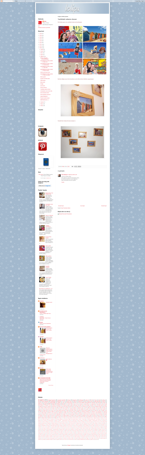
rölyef (96, 410)
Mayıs (42, 103)
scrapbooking (93, 403)
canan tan (44, 426)
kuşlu (86, 431)
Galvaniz (53, 405)
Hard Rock (74, 420)
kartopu (101, 414)
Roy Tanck (41, 174)
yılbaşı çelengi (81, 438)
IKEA (49, 412)
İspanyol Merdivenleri (81, 439)
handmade (53, 401)
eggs (102, 426)
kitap (81, 403)
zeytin (49, 417)
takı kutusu (69, 416)
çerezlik (43, 439)
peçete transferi (61, 400)
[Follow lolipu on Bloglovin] (44, 186)
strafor (56, 416)
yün (102, 416)
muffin (72, 415)
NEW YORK (70, 403)
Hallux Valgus (44, 412)
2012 (40, 42)
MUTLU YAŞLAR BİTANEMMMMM (44, 58)
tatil (80, 416)
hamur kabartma (45, 401)
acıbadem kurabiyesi (55, 424)
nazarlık (105, 433)
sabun (99, 434)
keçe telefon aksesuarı (61, 410)
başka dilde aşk (53, 425)
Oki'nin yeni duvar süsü (45, 72)
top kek (93, 436)
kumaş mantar (66, 431)
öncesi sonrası (72, 411)
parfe (60, 434)
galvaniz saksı (80, 407)
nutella (44, 434)
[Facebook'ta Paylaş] (79, 166)
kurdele (75, 431)
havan (86, 429)
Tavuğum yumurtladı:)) (48, 226)
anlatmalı (60, 412)
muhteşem (61, 433)
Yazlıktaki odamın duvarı (45, 89)
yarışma (94, 416)
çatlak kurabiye (103, 438)
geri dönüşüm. (50, 429)
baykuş (76, 412)
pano (76, 410)
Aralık (42, 49)
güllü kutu (89, 407)
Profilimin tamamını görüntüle (44, 27)
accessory (46, 402)
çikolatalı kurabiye (49, 439)
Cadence (102, 417)
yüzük (76, 438)
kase (84, 405)
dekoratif (59, 401)
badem (92, 424)
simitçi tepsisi (103, 435)
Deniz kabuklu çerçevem (45, 94)
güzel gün (76, 405)
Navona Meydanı (46, 421)
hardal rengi (78, 429)
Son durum (42, 85)
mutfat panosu (86, 433)
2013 (40, 40)
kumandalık (47, 431)
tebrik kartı (85, 406)
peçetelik (88, 402)
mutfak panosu (80, 433)
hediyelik (95, 429)
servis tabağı (92, 435)
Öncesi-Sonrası (43, 87)
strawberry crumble (48, 436)
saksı (99, 410)
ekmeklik (105, 426)
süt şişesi (64, 416)
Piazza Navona (57, 421)
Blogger (69, 445)
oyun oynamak (52, 434)
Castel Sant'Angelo (45, 419)
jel (41, 430)
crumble (48, 426)
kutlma (79, 431)
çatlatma (39, 439)
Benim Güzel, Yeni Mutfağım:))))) (49, 193)
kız (89, 431)
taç (106, 410)
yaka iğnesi (89, 416)
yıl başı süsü (66, 411)
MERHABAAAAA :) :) (44, 99)
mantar (98, 431)
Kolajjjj (41, 83)
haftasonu (72, 429)
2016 (40, 35)
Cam (64, 401)
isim (63, 402)
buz (100, 425)
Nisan (42, 105)
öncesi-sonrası (70, 439)
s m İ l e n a (42, 357)
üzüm (75, 439)
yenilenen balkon (71, 438)
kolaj (39, 431)
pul (92, 410)
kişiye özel (104, 430)
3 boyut (64, 417)
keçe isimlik (99, 407)
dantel (67, 407)
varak (48, 438)
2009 (40, 47)
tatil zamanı (68, 436)
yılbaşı (103, 400)
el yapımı (41, 400)
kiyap (100, 430)
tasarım (77, 416)
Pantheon (52, 421)
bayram (48, 425)
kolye (45, 415)
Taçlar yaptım (48, 245)
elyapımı (74, 407)
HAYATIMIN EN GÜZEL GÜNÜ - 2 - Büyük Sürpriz (46, 70)
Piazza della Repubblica (73, 421)
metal (48, 433)
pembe (94, 415)
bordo (74, 425)
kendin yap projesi (75, 430)
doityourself (80, 426)
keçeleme (95, 430)
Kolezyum (40, 421)
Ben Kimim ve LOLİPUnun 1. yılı (45, 288)
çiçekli (45, 403)
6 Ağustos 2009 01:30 (72, 174)
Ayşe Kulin (105, 406)
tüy (45, 438)
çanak (98, 438)
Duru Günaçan (64, 174)
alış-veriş (64, 424)
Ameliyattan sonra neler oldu (46, 91)
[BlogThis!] (76, 166)
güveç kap (67, 429)
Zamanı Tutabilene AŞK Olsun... (45, 313)
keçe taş (86, 430)
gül (85, 407)
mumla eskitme (86, 403)
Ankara (68, 417)
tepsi (103, 403)
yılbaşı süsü (44, 417)
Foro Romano (44, 420)
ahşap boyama (51, 400)
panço (57, 434)
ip (105, 429)
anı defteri (76, 424)
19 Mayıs (60, 417)
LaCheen (42, 316)
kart (97, 414)
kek (78, 403)
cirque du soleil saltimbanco (97, 412)
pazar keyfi (84, 410)
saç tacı (58, 435)
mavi (45, 433)
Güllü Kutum (42, 80)
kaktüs (48, 430)
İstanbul (87, 439)
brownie (96, 425)
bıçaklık (39, 426)
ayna (69, 412)
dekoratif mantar (63, 426)
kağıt (66, 430)
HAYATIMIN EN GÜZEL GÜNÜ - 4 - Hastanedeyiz (46, 64)
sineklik (39, 436)
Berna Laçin (82, 417)
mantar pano (103, 431)
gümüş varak (62, 429)
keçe (69, 400)
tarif (99, 400)
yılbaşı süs (40, 403)
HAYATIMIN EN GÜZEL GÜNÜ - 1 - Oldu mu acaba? (46, 75)
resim (101, 415)
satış (55, 435)
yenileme (64, 438)
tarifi (60, 436)
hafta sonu (60, 406)
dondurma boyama (86, 426)
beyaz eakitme (60, 425)
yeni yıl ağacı (51, 411)
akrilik (57, 407)
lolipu (45, 21)
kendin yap (45, 410)
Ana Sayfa (82, 205)
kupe (71, 431)
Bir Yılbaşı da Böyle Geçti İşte (45, 407)
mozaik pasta (56, 433)
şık (97, 439)
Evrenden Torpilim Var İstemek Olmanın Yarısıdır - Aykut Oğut (75, 419)
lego (95, 431)
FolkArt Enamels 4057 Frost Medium (94, 419)
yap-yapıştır (52, 438)
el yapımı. (64, 414)
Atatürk (78, 411)
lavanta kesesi (58, 415)
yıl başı (104, 402)
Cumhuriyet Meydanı (59, 419)
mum (75, 415)
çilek (54, 439)
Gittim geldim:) (48, 256)
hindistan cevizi (101, 429)
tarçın (64, 436)
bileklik (40, 406)
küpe (68, 410)
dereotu (75, 426)
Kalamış (104, 420)
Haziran (42, 102)
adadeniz (42, 301)
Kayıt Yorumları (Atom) (65, 208)
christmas (58, 403)
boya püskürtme (79, 425)
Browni (41, 322)
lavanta (70, 406)
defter (58, 426)
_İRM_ (41, 346)
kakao (44, 430)
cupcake (49, 406)
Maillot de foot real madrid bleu (45, 323)
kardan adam (92, 414)
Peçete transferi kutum (45, 98)
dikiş (68, 405)
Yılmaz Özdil (48, 424)
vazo (96, 405)
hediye (94, 407)
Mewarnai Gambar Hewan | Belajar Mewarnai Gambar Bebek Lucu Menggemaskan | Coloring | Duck (46, 351)
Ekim (42, 52)
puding (89, 434)
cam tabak (64, 405)
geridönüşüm (56, 429)
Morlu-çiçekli (43, 76)
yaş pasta (60, 438)
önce (52, 417)
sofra (43, 436)
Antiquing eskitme (98, 406)
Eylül (42, 54)
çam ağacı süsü (93, 438)
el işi (71, 407)
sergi (88, 435)
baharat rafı (97, 424)
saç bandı (40, 416)
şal (94, 439)
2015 (40, 37)
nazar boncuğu (100, 433)
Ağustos (42, 56)
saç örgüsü (63, 435)
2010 (40, 46)
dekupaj (81, 400)
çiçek (89, 406)
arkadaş (64, 412)
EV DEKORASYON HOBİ (45, 378)
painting (83, 415)
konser (42, 431)
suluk (60, 416)
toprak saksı (98, 436)
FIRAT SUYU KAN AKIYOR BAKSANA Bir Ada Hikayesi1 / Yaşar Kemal (49, 371)
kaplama (39, 410)
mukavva (66, 433)
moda (51, 433)
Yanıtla (62, 182)
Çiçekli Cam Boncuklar (45, 78)
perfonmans (77, 434)
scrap (44, 416)
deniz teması (70, 426)
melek (77, 406)
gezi (75, 403)
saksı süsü (104, 434)
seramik (71, 435)
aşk (89, 424)
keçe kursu (82, 430)
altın (61, 424)
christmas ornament (86, 412)
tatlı (100, 402)
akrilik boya (62, 407)
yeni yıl (87, 400)
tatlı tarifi (98, 403)
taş (72, 436)
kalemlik (51, 430)
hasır (82, 429)
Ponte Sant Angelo (89, 421)
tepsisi (83, 436)
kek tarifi (69, 430)
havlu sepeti (72, 414)
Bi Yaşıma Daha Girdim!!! (45, 326)
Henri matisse (80, 420)
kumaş (104, 407)
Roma (53, 407)
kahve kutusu (86, 414)
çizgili (58, 439)
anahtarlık (58, 405)
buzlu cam (104, 425)
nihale (40, 434)
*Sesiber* (42, 336)
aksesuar (80, 401)
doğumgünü (58, 414)
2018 (40, 33)
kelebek (40, 415)
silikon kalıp (98, 435)
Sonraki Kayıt (61, 205)
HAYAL (56, 420)
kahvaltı (80, 414)
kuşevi (49, 415)
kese (49, 410)
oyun (47, 434)
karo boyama (57, 430)
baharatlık (102, 424)
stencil (103, 401)
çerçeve (39, 402)
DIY (66, 403)
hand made (66, 406)
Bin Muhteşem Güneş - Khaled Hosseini (92, 417)
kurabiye (88, 405)
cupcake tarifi (53, 426)
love (74, 406)
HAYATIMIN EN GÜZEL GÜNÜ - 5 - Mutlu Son (46, 61)
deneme (44, 414)
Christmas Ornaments (85, 411)
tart (73, 416)
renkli (93, 402)
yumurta (60, 411)
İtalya (56, 417)
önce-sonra (65, 439)
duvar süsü (69, 401)
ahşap (53, 403)
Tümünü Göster (50, 385)
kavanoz (61, 430)
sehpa (48, 416)
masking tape (40, 433)
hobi (85, 401)
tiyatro (87, 436)
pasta (79, 410)
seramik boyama (77, 435)
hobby (80, 405)
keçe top (91, 430)
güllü (71, 405)
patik (69, 434)
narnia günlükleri (93, 433)
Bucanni (41, 368)
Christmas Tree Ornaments (96, 411)
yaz (56, 438)
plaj (98, 415)
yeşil (56, 411)
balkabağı (43, 425)
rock (105, 415)
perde (73, 434)
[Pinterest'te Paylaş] (80, 166)
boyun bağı (92, 425)
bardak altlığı (52, 402)
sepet (96, 402)
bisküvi (65, 425)
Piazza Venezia (64, 421)
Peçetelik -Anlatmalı (47, 267)
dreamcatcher (97, 426)
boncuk (44, 406)
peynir (82, 434)
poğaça (85, 434)
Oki (38, 401)
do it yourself (49, 414)
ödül (60, 439)
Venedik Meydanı (41, 424)
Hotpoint (85, 420)
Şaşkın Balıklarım (44, 96)
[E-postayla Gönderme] (72, 166)
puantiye (89, 410)
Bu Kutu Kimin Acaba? (48, 237)
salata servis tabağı (41, 435)
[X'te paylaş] (77, 166)
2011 (40, 44)
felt (92, 400)
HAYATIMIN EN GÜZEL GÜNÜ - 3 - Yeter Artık (46, 67)
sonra (52, 416)
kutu (96, 400)
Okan (75, 401)
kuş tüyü (82, 431)
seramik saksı (83, 435)
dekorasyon (54, 406)
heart (77, 414)
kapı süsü (90, 401)
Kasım (42, 51)
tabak (92, 405)
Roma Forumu (96, 421)
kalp (63, 403)
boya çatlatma (86, 425)
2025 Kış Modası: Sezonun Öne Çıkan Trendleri (49, 329)
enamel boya (69, 402)
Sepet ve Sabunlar (49, 215)
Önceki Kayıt (103, 205)
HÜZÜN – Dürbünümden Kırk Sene (95, 420)
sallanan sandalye (49, 435)
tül (42, 438)
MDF (49, 403)
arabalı (81, 424)
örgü (93, 406)
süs (80, 406)
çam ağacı (87, 438)
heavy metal (90, 429)
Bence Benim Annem (74, 417)
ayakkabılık (85, 424)
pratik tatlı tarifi (97, 401)
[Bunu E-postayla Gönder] (74, 166)
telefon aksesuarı (77, 436)
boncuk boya (70, 425)
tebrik (40, 411)
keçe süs (53, 410)
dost (54, 414)
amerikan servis (70, 424)
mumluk (79, 415)
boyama (75, 400)
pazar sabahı (89, 415)
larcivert (53, 415)
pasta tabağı (65, 434)
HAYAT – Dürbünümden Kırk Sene (65, 420)
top (90, 436)
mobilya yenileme (66, 415)
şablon (92, 439)
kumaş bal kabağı (53, 431)
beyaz (106, 405)
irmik (39, 430)
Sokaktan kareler (49, 302)
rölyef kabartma (94, 434)
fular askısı (44, 429)
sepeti (67, 435)
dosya (92, 426)
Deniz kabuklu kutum (44, 92)
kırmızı (75, 402)
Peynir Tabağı (48, 277)
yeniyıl (99, 416)
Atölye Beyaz (100, 405)
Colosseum (52, 419)
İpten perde (42, 82)
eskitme (59, 402)
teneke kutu (45, 411)
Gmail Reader (50, 420)
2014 (40, 39)
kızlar (92, 431)
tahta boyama (55, 436)
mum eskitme (82, 402)
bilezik (80, 412)
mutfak (75, 433)
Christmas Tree (47, 405)
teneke (84, 416)
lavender (71, 410)
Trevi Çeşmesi (54, 412)
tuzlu (103, 436)
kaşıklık (105, 414)
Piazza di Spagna (82, 421)
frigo (40, 429)
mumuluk (70, 433)
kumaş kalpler (60, 431)
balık (72, 412)
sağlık (103, 410)
